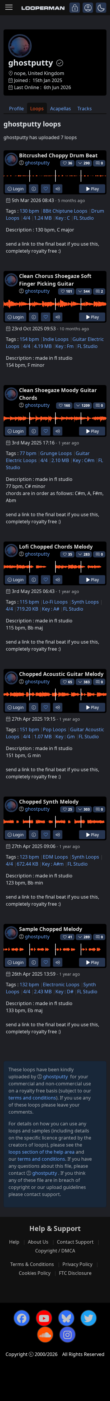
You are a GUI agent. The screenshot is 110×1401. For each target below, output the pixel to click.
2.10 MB (60, 460)
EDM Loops (55, 857)
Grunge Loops (56, 453)
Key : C (62, 218)
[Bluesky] (66, 1318)
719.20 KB (27, 609)
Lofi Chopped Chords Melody (56, 546)
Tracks (84, 108)
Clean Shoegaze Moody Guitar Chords (58, 394)
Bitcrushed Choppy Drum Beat (58, 155)
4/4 (26, 218)
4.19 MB (43, 346)
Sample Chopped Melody (50, 928)
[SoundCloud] (45, 1334)
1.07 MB (43, 736)
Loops (37, 108)
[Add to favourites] (45, 188)
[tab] (16, 108)
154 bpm (29, 339)
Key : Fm (64, 346)
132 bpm (29, 984)
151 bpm (29, 729)
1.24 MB (43, 218)
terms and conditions (32, 1098)
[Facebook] (21, 1318)
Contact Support (75, 1242)
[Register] (87, 7)
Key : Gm (65, 736)
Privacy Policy (77, 1264)
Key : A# (50, 609)
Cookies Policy (34, 1273)
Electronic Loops (61, 984)
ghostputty (37, 162)
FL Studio (84, 218)
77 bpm (28, 453)
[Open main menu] (9, 7)
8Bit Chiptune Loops (65, 211)
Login (18, 188)
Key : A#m (53, 864)
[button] (101, 7)
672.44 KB (27, 864)
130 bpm (29, 211)
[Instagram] (67, 1334)
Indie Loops (56, 339)
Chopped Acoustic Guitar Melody (61, 673)
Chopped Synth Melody (49, 801)
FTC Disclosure (75, 1273)
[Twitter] (88, 1318)
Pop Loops (54, 729)
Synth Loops (85, 602)
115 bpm (29, 602)
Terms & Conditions (32, 1264)
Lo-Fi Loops (55, 602)
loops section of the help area (42, 1152)
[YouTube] (44, 1318)
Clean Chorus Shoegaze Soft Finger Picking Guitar (55, 279)
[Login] (74, 7)
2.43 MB (43, 991)
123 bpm (29, 857)
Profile (16, 108)
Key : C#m (83, 460)
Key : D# (64, 991)
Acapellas (60, 108)
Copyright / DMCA (55, 1250)
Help (14, 1242)
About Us (38, 1242)
